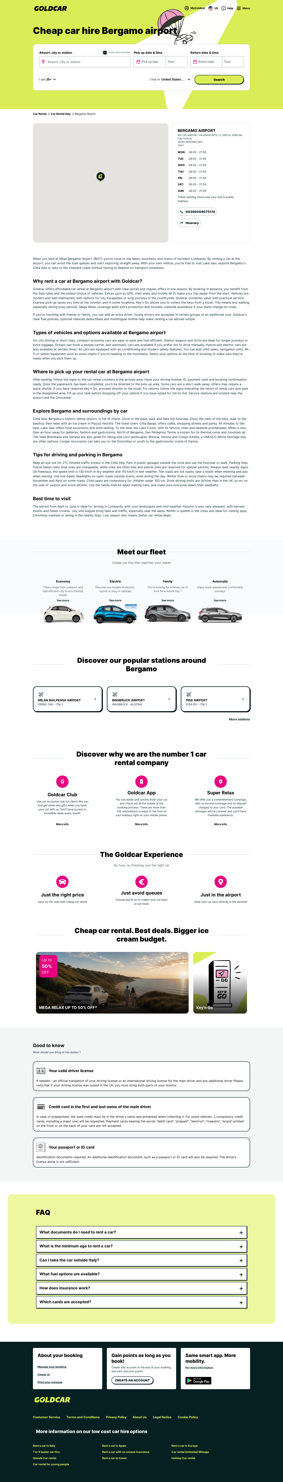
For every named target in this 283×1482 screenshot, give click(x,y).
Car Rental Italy (61, 113)
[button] (100, 177)
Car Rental (40, 113)
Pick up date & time (148, 53)
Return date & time (204, 53)
